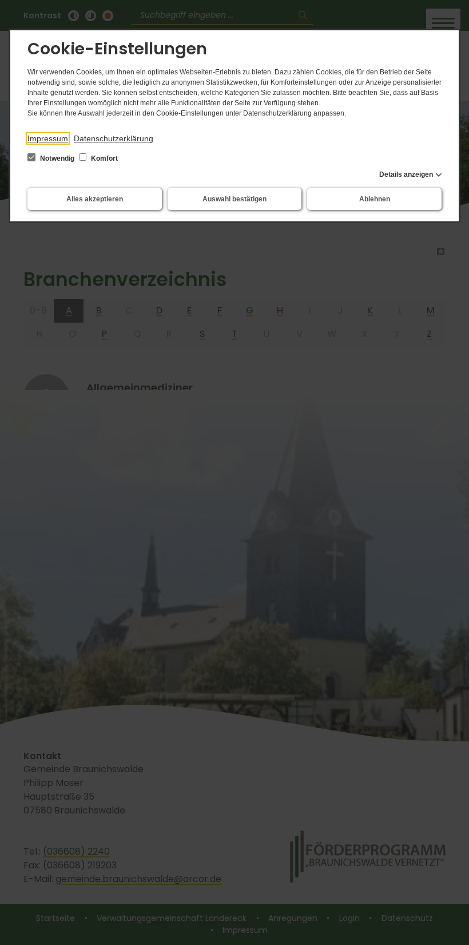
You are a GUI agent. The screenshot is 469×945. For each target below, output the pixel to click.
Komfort (103, 158)
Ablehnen (374, 199)
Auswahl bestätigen (234, 199)
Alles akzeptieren (94, 199)
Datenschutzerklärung (113, 138)
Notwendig (57, 158)
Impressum (47, 138)
